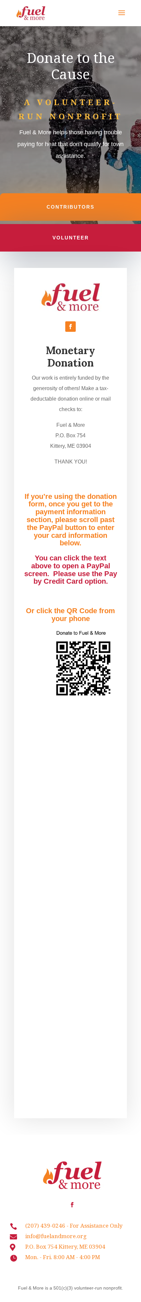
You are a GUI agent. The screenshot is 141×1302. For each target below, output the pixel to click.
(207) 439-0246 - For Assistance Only (74, 1225)
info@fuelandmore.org (56, 1236)
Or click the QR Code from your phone (70, 615)
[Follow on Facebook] (70, 326)
